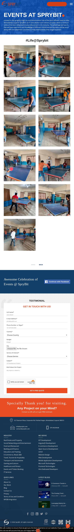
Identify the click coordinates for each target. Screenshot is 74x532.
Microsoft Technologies (46, 463)
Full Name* (10, 312)
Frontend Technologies (46, 466)
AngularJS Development (47, 443)
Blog (5, 488)
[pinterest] (46, 513)
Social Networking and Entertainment (17, 443)
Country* (10, 332)
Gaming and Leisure (11, 463)
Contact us (26, 412)
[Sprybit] (11, 4)
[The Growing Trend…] (44, 494)
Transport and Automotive (13, 460)
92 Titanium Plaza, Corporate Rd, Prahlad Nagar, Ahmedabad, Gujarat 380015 (39, 420)
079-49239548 (54, 428)
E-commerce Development (48, 446)
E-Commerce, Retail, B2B (12, 455)
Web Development (45, 458)
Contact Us (8, 491)
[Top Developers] (60, 522)
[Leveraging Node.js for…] (44, 504)
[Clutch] (53, 522)
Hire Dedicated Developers (48, 469)
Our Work (7, 485)
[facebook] (27, 513)
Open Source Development (48, 449)
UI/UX (40, 452)
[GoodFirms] (46, 522)
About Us (7, 482)
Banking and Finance (11, 449)
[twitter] (41, 513)
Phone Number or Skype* (15, 325)
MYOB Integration (10, 499)
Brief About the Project (14, 367)
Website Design (44, 455)
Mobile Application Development (50, 460)
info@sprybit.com (21, 426)
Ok (38, 530)
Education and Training (12, 452)
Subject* (9, 361)
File (8, 346)
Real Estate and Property (13, 440)
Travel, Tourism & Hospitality (14, 458)
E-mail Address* (12, 319)
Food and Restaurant (11, 446)
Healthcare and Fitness (12, 466)
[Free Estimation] (57, 4)
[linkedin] (37, 513)
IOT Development (44, 440)
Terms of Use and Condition (14, 497)
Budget (9, 339)
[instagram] (32, 513)
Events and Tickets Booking (13, 469)
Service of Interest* (13, 353)
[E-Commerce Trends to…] (44, 484)
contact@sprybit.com (23, 429)
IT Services (7, 472)
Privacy (6, 494)
